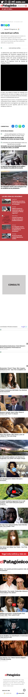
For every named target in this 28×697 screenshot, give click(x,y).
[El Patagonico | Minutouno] (13, 2)
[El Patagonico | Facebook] (5, 2)
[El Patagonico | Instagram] (9, 2)
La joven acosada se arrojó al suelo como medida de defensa (17, 219)
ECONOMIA (14, 234)
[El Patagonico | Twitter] (2, 2)
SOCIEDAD (14, 206)
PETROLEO (14, 225)
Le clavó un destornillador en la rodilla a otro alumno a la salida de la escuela (13, 167)
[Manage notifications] (24, 690)
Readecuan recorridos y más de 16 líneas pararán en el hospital (18, 202)
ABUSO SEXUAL (15, 215)
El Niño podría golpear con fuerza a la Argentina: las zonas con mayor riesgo (12, 138)
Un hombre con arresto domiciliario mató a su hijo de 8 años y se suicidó (13, 146)
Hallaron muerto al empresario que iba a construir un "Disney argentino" (17, 211)
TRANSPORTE (14, 199)
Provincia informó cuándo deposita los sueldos (17, 237)
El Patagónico (4, 21)
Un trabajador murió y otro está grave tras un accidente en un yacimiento (14, 187)
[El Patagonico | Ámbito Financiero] (20, 2)
